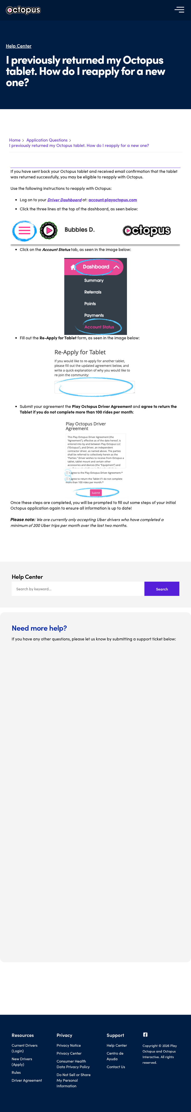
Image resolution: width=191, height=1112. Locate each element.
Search (162, 588)
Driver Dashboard (64, 199)
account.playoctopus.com (113, 199)
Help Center (18, 45)
